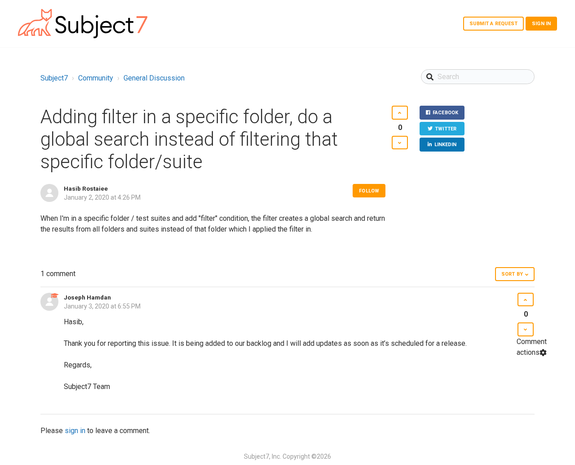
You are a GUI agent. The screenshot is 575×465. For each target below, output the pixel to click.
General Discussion (154, 78)
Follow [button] (369, 191)
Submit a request (493, 24)
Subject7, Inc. (262, 456)
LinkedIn (445, 145)
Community (95, 78)
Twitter (445, 129)
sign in (75, 430)
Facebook (445, 113)
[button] (399, 113)
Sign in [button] (541, 24)
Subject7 (54, 78)
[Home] (82, 23)
